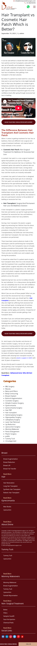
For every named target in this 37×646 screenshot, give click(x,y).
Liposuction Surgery (12, 427)
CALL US (28, 644)
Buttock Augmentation (13, 398)
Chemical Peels (8, 623)
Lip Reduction (10, 424)
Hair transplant (11, 412)
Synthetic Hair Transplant (11, 489)
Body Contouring (11, 394)
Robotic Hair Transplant (11, 493)
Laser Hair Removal (12, 422)
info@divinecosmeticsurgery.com (25, 1)
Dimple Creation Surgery (14, 403)
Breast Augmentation (10, 459)
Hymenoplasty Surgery (13, 415)
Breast (4, 452)
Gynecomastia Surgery (13, 408)
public (7, 436)
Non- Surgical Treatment (12, 603)
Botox (5, 610)
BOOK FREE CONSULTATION (8, 644)
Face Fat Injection (9, 619)
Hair (3, 476)
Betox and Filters (11, 391)
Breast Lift (6, 465)
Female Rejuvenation (10, 595)
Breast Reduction (9, 462)
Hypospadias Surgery (13, 417)
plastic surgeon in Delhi (24, 358)
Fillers (5, 613)
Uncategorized (10, 441)
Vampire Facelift (8, 616)
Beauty (7, 389)
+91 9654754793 (31, 3)
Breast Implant (10, 396)
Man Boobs (7, 507)
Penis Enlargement (12, 431)
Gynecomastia (10, 405)
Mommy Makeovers (10, 576)
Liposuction (7, 510)
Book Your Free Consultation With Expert (18, 122)
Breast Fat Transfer (9, 469)
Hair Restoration (8, 483)
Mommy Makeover (12, 429)
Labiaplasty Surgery (12, 420)
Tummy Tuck (10, 439)
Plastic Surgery (10, 434)
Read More (7, 474)
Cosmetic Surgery (11, 401)
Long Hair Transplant (10, 486)
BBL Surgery (9, 386)
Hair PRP (8, 410)
